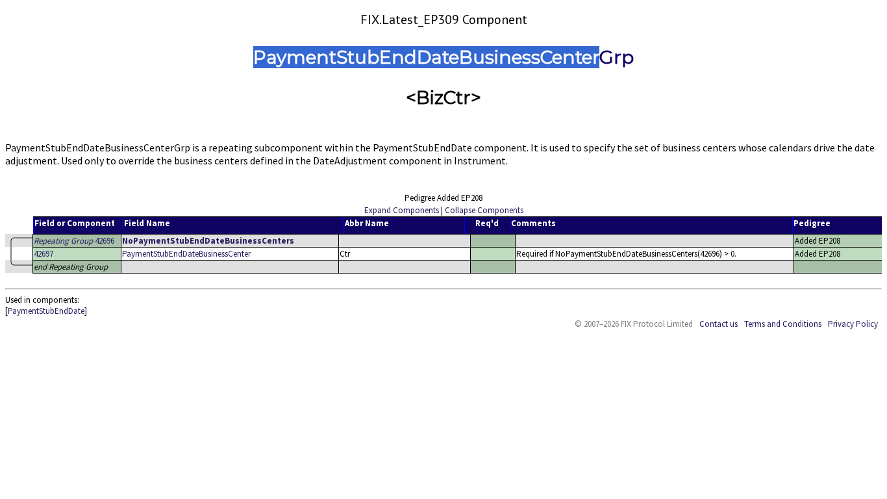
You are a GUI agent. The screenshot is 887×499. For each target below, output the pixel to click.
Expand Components (401, 210)
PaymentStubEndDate (46, 310)
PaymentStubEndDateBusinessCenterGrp (443, 57)
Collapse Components (484, 210)
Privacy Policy (853, 323)
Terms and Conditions (782, 323)
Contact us (718, 323)
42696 (74, 240)
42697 (43, 253)
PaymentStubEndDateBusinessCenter (186, 253)
